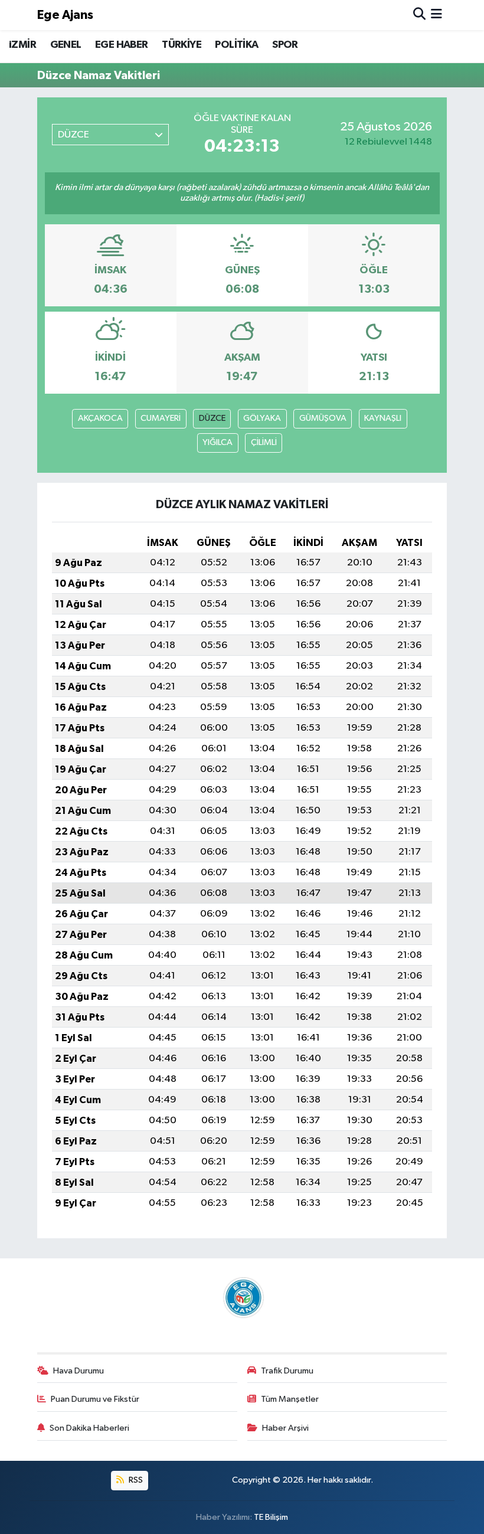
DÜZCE (212, 418)
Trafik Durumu (287, 1370)
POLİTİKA (236, 45)
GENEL (65, 45)
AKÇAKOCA (100, 418)
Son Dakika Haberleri (89, 1428)
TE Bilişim (271, 1517)
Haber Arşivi (285, 1428)
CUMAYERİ (160, 418)
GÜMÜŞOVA (322, 418)
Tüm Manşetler (290, 1399)
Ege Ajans (65, 15)
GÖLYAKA (262, 418)
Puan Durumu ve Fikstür (95, 1399)
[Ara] (419, 15)
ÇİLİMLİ (264, 442)
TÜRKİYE (181, 45)
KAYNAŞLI (382, 418)
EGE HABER (121, 45)
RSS (135, 1480)
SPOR (285, 45)
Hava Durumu (78, 1370)
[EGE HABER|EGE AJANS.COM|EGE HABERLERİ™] (242, 1298)
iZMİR (22, 45)
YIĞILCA (217, 442)
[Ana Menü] (436, 15)
